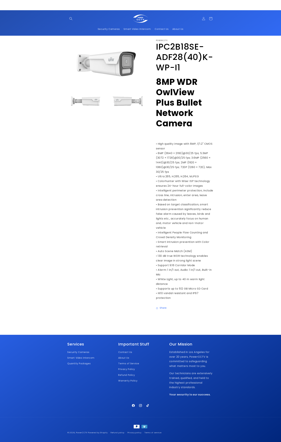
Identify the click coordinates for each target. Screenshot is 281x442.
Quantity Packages (79, 363)
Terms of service (152, 432)
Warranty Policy (127, 380)
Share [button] (163, 307)
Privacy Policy (126, 369)
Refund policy (117, 432)
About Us (123, 357)
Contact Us (125, 352)
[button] (70, 18)
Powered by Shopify (98, 432)
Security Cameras (78, 352)
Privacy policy (134, 432)
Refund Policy (126, 375)
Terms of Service (128, 363)
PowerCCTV (81, 432)
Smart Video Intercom (80, 357)
